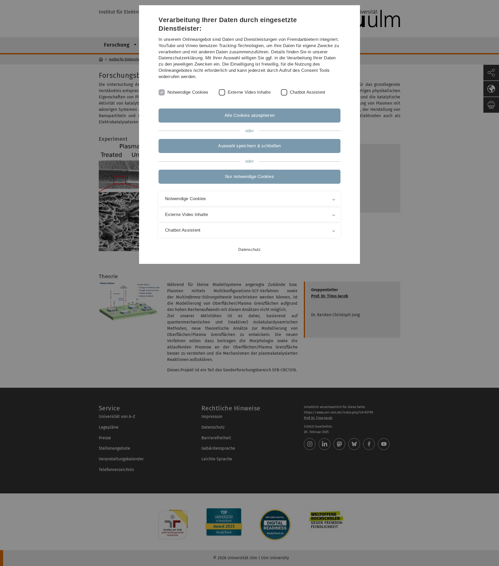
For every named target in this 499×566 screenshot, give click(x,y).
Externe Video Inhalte (249, 92)
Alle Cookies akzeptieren (249, 115)
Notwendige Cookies (187, 92)
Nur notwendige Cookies (249, 176)
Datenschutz (249, 249)
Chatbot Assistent (307, 92)
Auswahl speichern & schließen (249, 145)
